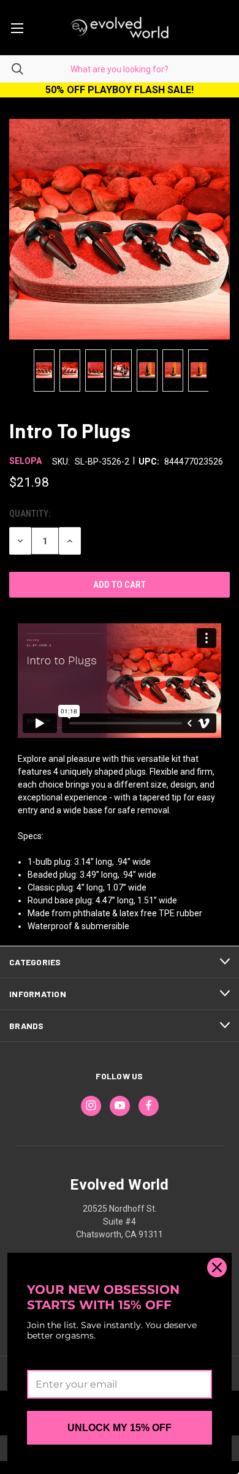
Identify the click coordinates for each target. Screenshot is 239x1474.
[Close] (217, 1267)
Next (222, 370)
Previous (17, 370)
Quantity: (29, 514)
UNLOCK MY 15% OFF (119, 1428)
